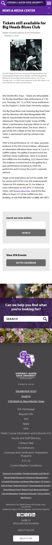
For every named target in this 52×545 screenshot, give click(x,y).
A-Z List (26, 460)
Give (26, 428)
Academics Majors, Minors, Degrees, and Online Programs (26, 509)
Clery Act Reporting (10, 493)
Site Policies (26, 497)
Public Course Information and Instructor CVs (26, 433)
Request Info (26, 414)
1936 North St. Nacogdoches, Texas (26, 401)
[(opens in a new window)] (18, 514)
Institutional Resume (27, 493)
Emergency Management (36, 477)
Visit (26, 418)
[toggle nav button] (49, 3)
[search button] (45, 319)
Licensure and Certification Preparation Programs (26, 454)
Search (26, 232)
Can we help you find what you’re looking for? (26, 307)
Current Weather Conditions (26, 465)
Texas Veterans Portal (12, 489)
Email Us (26, 396)
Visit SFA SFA (26, 507)
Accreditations (26, 447)
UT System (45, 481)
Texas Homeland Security (39, 485)
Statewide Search (21, 485)
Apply (26, 423)
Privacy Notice (44, 493)
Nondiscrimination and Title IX (35, 473)
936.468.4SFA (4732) (26, 391)
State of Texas (6, 485)
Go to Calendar (26, 262)
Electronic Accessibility (12, 473)
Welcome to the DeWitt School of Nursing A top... (26, 504)
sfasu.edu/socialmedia (26, 523)
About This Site (26, 530)
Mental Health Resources (14, 477)
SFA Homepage (26, 409)
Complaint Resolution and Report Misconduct (21, 481)
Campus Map (26, 443)
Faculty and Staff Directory (26, 438)
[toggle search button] (3, 3)
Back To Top (26, 538)
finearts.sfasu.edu (21, 190)
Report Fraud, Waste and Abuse (35, 489)
